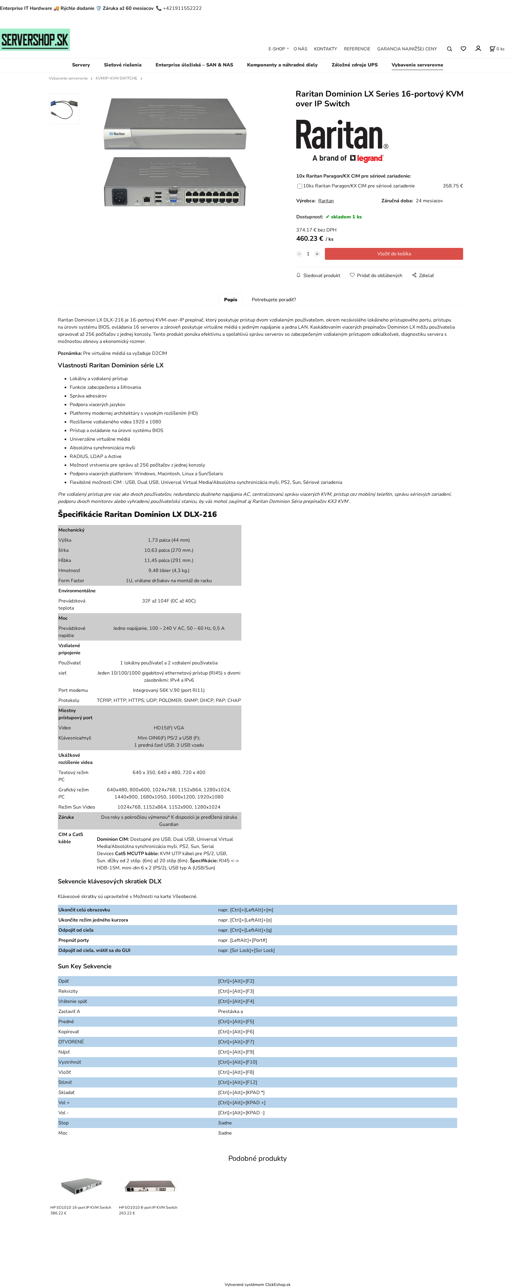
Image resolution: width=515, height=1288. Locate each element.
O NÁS (300, 49)
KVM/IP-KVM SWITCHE (116, 78)
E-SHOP (277, 49)
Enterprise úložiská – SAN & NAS (194, 65)
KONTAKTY (325, 49)
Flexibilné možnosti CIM (96, 482)
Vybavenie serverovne (417, 65)
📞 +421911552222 (179, 8)
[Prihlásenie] (477, 48)
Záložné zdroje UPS (355, 65)
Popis (230, 299)
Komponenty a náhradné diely (282, 65)
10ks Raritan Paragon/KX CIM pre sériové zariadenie (359, 186)
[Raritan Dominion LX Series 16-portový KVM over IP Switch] (178, 159)
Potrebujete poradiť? (274, 299)
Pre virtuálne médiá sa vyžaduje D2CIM (125, 353)
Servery (81, 65)
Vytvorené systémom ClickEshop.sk (258, 1284)
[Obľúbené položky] (463, 49)
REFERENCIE (357, 49)
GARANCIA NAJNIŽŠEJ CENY (407, 49)
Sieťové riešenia (123, 65)
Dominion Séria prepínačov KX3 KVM (308, 501)
